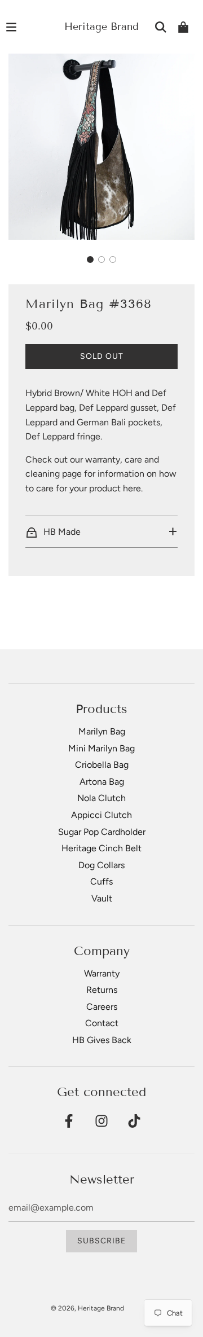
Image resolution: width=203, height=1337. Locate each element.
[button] (90, 259)
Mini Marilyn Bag (101, 748)
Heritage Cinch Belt (101, 848)
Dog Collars (101, 865)
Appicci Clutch (101, 815)
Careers (101, 1006)
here (132, 488)
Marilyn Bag (101, 731)
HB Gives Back (101, 1040)
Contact (101, 1023)
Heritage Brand (101, 26)
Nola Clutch (101, 798)
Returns (101, 989)
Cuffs (101, 881)
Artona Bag (102, 781)
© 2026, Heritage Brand (87, 1308)
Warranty (102, 973)
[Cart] (183, 27)
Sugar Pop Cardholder (101, 831)
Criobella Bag (102, 764)
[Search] (160, 27)
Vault (101, 898)
